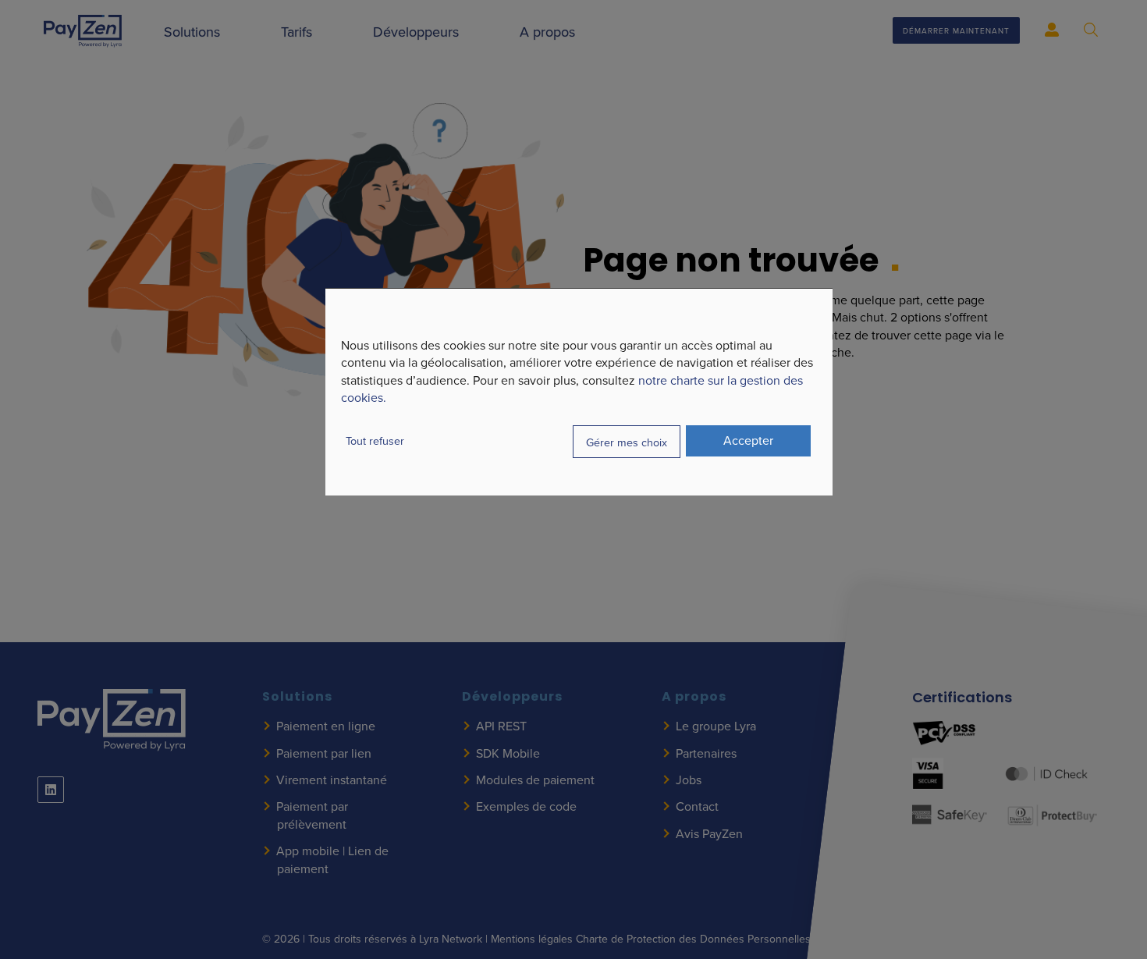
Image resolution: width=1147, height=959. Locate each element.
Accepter (748, 440)
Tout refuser (375, 440)
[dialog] (579, 391)
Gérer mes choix (626, 441)
